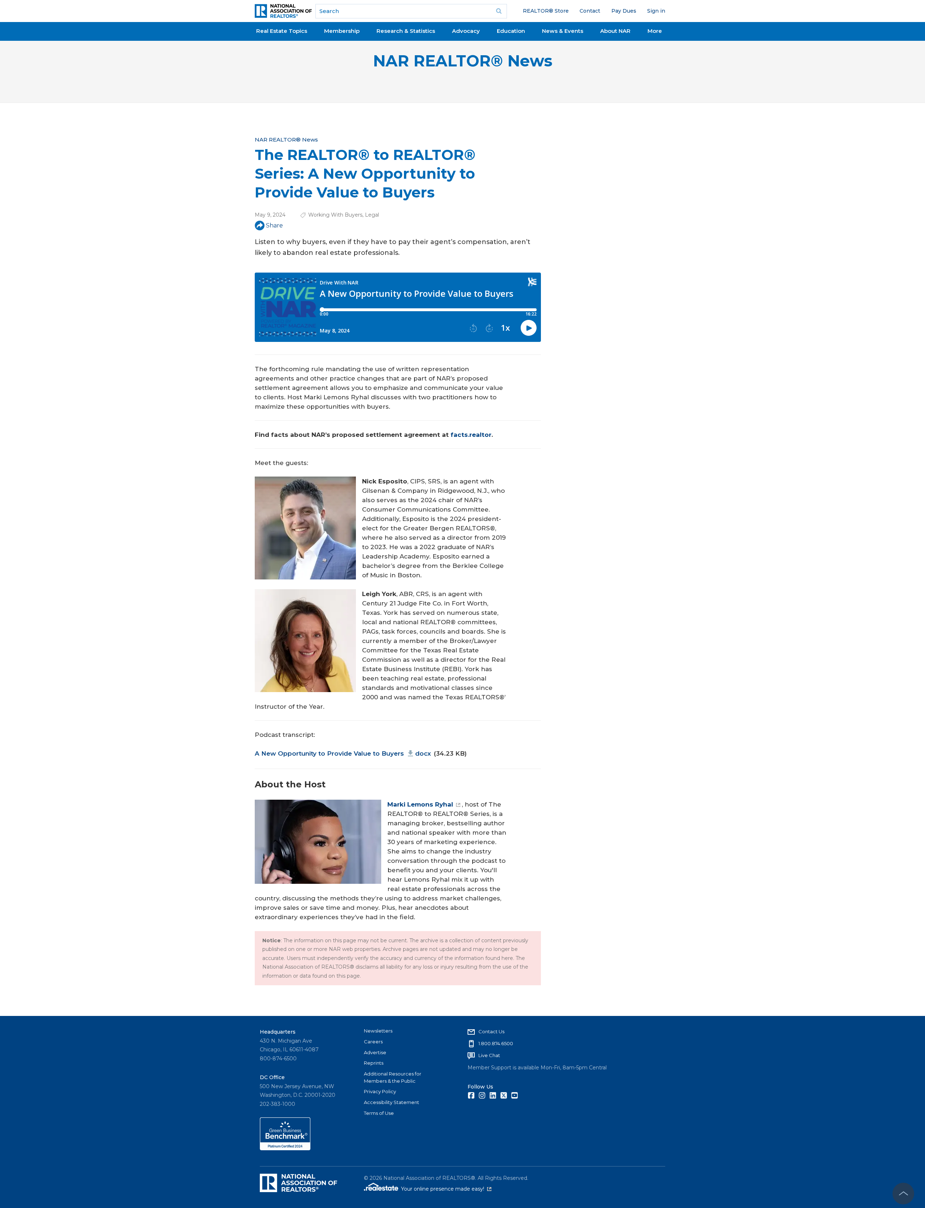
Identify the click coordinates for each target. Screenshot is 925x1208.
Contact (590, 11)
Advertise (375, 1052)
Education (511, 30)
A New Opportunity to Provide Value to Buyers (343, 753)
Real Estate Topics (281, 30)
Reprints (373, 1063)
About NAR (615, 30)
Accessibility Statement (391, 1102)
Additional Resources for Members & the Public (392, 1077)
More (655, 30)
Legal (372, 215)
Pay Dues (623, 11)
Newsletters (378, 1031)
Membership (342, 30)
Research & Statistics (406, 30)
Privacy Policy (380, 1091)
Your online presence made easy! (446, 1189)
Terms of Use (379, 1113)
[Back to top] (903, 1193)
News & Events (562, 30)
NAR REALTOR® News (462, 60)
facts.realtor (471, 434)
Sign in (656, 11)
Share (274, 225)
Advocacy (466, 30)
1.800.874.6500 (495, 1043)
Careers (373, 1041)
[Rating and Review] (285, 1148)
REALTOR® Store (546, 11)
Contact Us (491, 1031)
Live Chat (489, 1055)
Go (499, 11)
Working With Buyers (335, 215)
